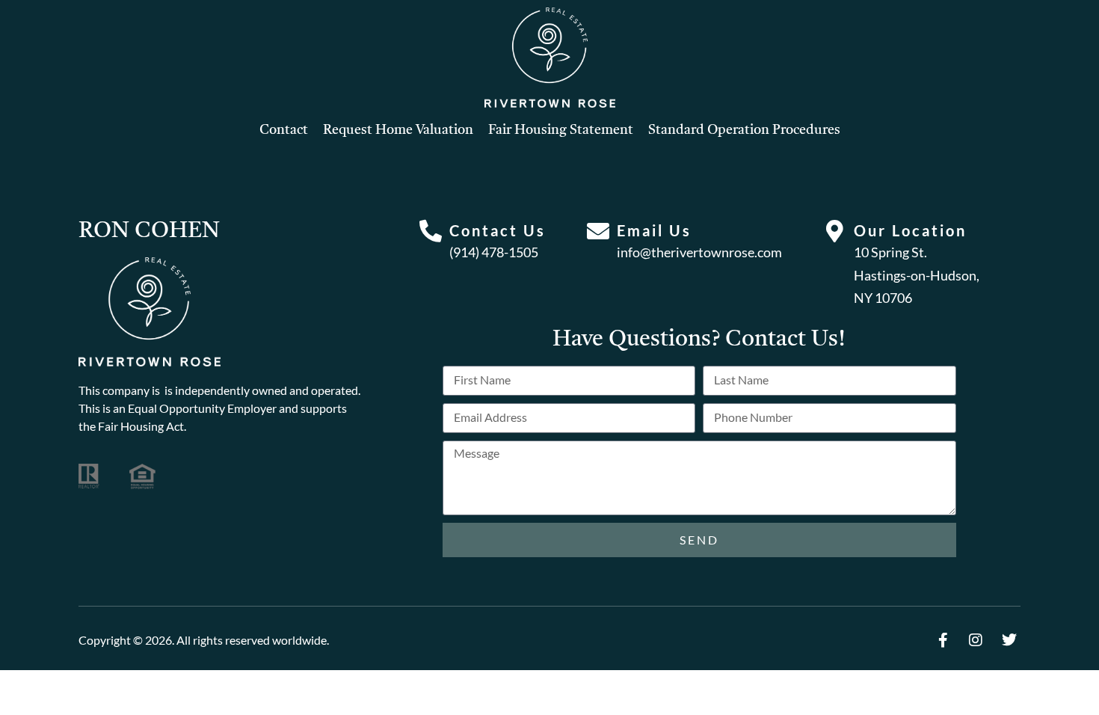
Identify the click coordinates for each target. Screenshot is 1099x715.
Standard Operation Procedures (744, 130)
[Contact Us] (430, 231)
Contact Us (497, 230)
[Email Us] (598, 231)
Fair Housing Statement (560, 130)
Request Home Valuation (398, 130)
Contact (283, 130)
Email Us (654, 230)
